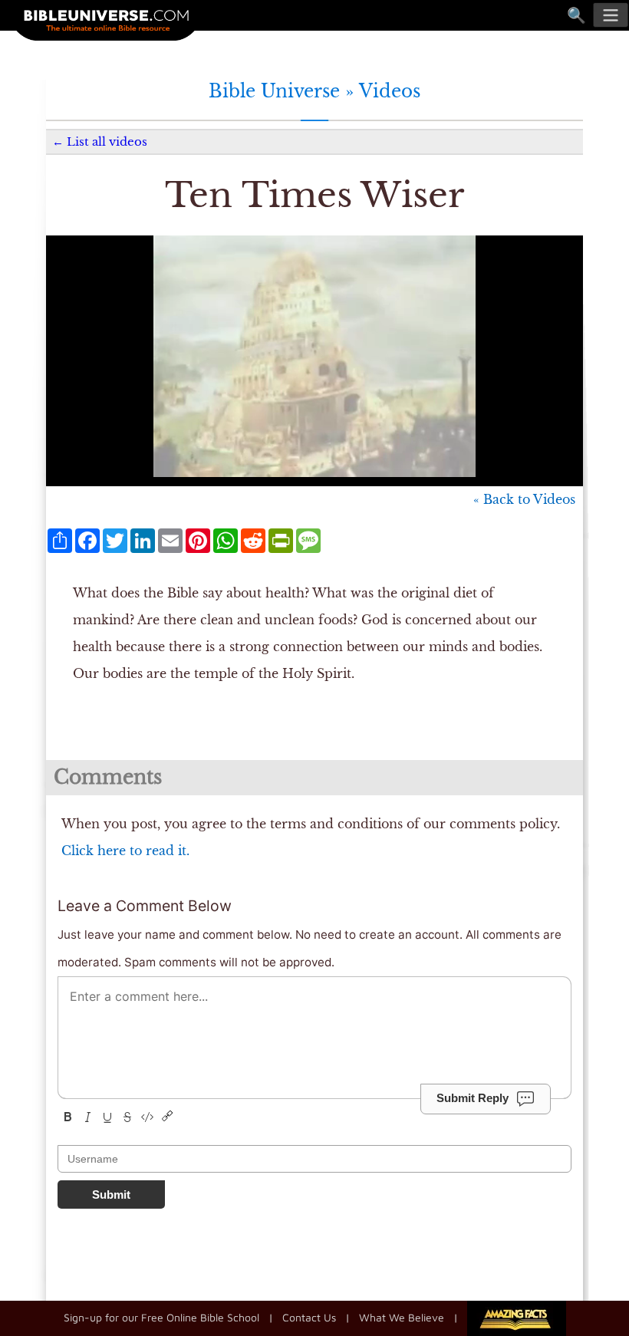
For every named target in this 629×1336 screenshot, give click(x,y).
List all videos (107, 141)
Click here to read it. (125, 850)
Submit (111, 1194)
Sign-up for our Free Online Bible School (161, 1317)
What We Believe (401, 1317)
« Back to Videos (524, 499)
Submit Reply (472, 1097)
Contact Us (309, 1317)
